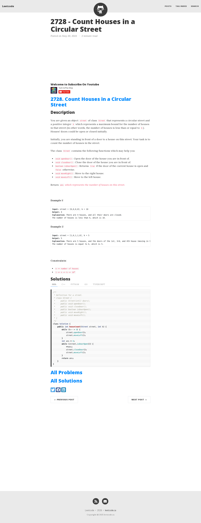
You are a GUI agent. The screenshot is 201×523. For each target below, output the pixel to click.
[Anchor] (106, 28)
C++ (63, 284)
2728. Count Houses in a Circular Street (91, 102)
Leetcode (8, 6)
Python (75, 284)
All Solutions (66, 380)
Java (54, 284)
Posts (168, 6)
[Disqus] (100, 446)
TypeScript (99, 284)
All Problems (66, 372)
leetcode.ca (110, 510)
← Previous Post (64, 399)
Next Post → (139, 399)
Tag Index (181, 6)
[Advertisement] (100, 59)
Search (195, 6)
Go (86, 284)
